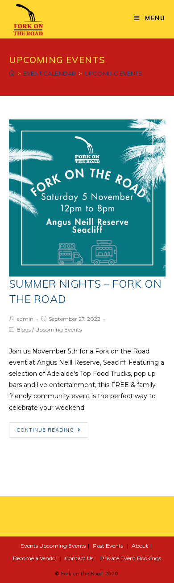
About (140, 545)
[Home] (12, 73)
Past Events (108, 545)
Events (29, 545)
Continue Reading (45, 430)
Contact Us (79, 558)
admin (25, 318)
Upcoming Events (58, 329)
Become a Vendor (35, 558)
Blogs (24, 329)
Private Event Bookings (130, 558)
